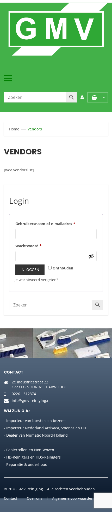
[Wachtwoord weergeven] (91, 256)
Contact (10, 498)
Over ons (34, 498)
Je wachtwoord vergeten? (36, 279)
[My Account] (82, 97)
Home (14, 129)
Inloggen (30, 269)
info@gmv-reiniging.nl (31, 400)
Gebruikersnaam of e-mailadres (45, 223)
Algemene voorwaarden (73, 498)
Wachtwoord (28, 245)
